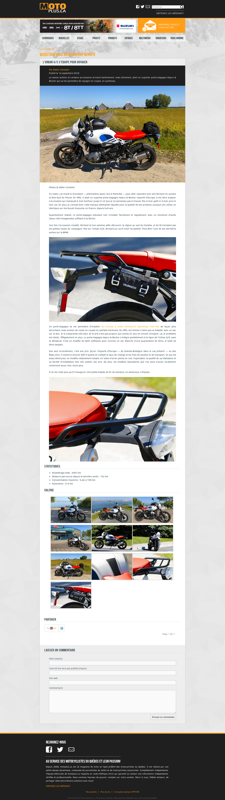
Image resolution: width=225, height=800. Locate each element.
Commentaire (56, 687)
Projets (96, 38)
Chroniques (48, 38)
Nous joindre (177, 38)
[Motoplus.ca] (55, 8)
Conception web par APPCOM (126, 792)
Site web (53, 678)
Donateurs (161, 38)
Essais (80, 38)
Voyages (129, 38)
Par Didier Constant (59, 69)
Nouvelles (64, 38)
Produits (112, 38)
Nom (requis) (55, 658)
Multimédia (144, 38)
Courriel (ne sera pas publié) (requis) (68, 668)
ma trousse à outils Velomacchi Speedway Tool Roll (130, 326)
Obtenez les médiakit (170, 13)
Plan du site (105, 792)
